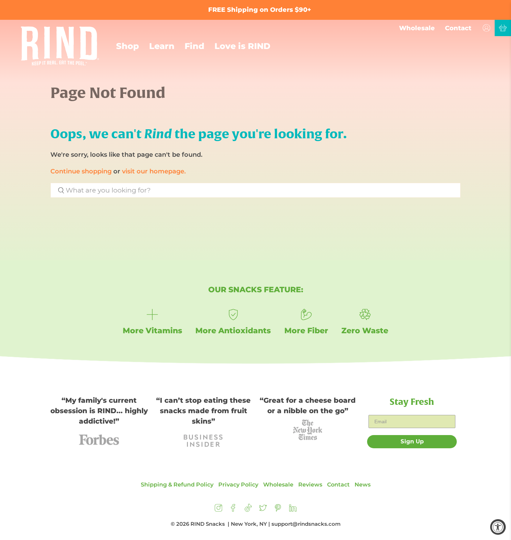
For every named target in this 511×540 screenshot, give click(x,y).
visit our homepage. (154, 171)
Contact (458, 28)
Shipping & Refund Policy (177, 484)
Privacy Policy (238, 484)
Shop (127, 46)
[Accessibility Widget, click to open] (498, 527)
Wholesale (417, 28)
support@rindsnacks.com (306, 524)
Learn (162, 46)
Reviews (310, 484)
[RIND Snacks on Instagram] (218, 510)
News (363, 484)
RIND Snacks (207, 524)
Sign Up (412, 441)
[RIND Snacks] (60, 46)
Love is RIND (242, 46)
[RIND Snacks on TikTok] (248, 510)
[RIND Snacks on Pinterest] (278, 510)
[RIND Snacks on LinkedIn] (293, 510)
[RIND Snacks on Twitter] (263, 510)
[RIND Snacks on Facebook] (233, 510)
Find (194, 46)
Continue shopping (81, 171)
